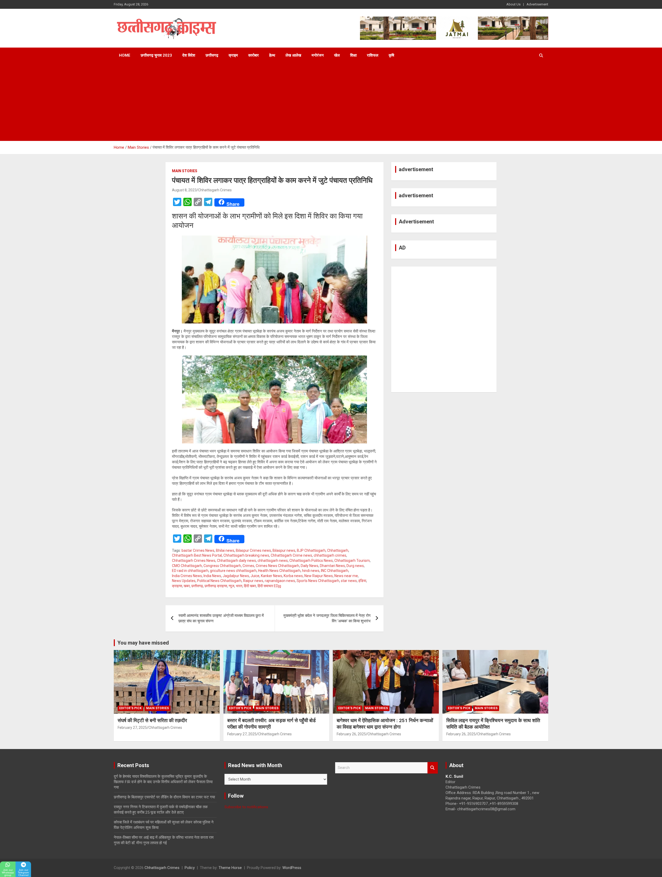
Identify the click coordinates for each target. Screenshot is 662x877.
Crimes (248, 566)
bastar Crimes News (198, 550)
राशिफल (372, 55)
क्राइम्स (177, 586)
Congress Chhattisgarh (222, 566)
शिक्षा (353, 55)
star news (349, 581)
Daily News (309, 566)
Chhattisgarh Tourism (352, 560)
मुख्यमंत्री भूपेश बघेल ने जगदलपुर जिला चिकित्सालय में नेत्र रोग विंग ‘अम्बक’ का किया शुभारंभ (327, 618)
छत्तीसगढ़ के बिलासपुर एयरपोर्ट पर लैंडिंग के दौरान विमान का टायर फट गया (164, 797)
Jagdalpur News (236, 576)
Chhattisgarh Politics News (311, 560)
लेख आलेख (293, 55)
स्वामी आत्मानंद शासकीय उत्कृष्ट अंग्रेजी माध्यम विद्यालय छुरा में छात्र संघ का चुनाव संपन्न (221, 618)
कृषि (391, 55)
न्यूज (231, 586)
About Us (513, 4)
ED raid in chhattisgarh (190, 571)
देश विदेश (188, 55)
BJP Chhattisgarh (311, 550)
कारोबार (253, 55)
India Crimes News (187, 576)
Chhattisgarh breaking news (246, 555)
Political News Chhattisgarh (219, 581)
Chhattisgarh (337, 550)
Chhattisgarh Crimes (215, 190)
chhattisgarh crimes (330, 555)
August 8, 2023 (184, 190)
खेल (337, 55)
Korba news (293, 576)
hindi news (310, 571)
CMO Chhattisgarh (187, 566)
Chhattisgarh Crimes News (193, 560)
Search (432, 768)
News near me (346, 576)
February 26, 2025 (351, 734)
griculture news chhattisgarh (233, 571)
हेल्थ (272, 55)
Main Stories (184, 171)
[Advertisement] (331, 102)
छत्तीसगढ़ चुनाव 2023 (156, 55)
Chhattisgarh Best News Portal (197, 555)
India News (212, 576)
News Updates (183, 581)
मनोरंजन (318, 55)
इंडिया (362, 581)
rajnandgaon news (280, 581)
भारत (239, 586)
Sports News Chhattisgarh (318, 581)
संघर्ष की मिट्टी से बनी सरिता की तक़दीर (152, 720)
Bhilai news (225, 550)
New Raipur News (318, 576)
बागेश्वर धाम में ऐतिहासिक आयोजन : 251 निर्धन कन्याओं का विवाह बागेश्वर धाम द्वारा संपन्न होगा (385, 723)
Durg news (355, 566)
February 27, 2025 (132, 727)
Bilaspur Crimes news (253, 550)
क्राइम (233, 55)
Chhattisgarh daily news (236, 560)
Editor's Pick (130, 708)
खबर (187, 586)
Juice (255, 576)
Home (124, 55)
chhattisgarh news (273, 560)
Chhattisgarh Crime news (291, 555)
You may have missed (143, 643)
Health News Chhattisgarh (279, 571)
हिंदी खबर (250, 586)
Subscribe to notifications (246, 807)
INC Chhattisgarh (334, 571)
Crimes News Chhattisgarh (277, 566)
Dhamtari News (332, 566)
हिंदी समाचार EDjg (269, 586)
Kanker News (271, 576)
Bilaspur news (284, 550)
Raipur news (253, 581)
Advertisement (537, 4)
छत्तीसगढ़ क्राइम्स (216, 586)
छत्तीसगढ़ (212, 55)
